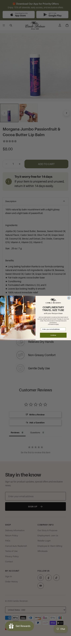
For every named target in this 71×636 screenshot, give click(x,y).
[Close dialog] (69, 297)
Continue (53, 335)
